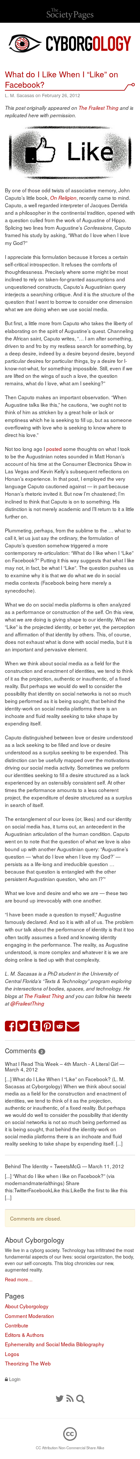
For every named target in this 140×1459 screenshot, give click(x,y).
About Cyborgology (27, 1306)
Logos (12, 1353)
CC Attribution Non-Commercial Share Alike (70, 1447)
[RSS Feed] (70, 1397)
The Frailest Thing (98, 107)
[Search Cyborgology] (80, 1397)
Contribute (16, 1325)
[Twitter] (59, 1397)
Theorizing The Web (28, 1363)
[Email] (73, 1026)
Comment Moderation (29, 1315)
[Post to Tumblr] (35, 1026)
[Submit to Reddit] (59, 1026)
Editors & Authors (24, 1334)
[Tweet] (22, 1026)
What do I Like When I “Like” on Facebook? (61, 79)
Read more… (19, 1279)
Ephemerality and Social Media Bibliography (54, 1344)
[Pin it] (47, 1026)
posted (54, 448)
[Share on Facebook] (10, 1026)
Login (14, 1379)
